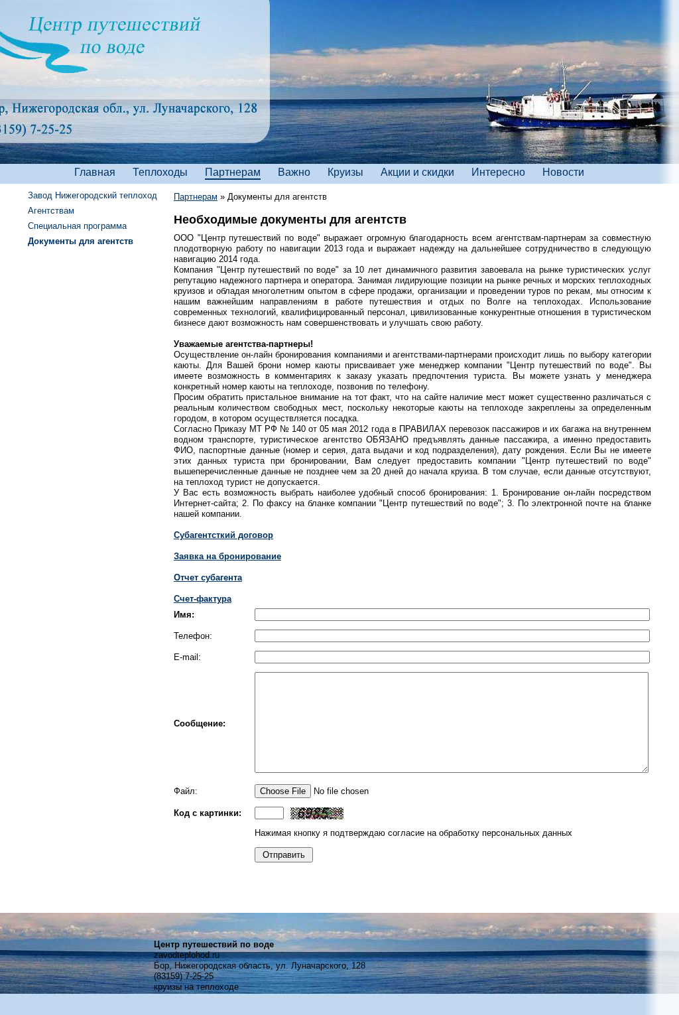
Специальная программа (77, 226)
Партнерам (233, 172)
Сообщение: (199, 723)
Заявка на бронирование (227, 556)
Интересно (498, 172)
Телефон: (193, 636)
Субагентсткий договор (223, 535)
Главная (94, 172)
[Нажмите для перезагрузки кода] (316, 813)
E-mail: (187, 657)
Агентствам (51, 211)
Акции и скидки (417, 172)
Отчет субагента (208, 577)
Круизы (345, 172)
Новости (563, 172)
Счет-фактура (202, 599)
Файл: (186, 791)
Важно (294, 172)
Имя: (184, 615)
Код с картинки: (207, 813)
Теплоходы (160, 172)
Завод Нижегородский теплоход (92, 195)
